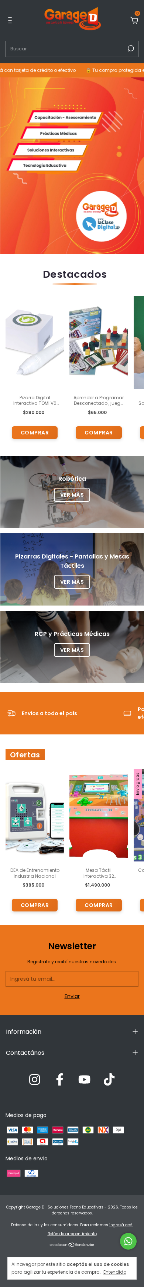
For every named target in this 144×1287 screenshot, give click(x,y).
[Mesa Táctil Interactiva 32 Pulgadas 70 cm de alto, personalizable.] (98, 815)
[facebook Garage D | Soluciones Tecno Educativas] (60, 1080)
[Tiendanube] (72, 1245)
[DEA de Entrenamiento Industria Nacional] (35, 815)
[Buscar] (130, 48)
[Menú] (11, 20)
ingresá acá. (121, 1225)
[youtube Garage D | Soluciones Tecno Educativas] (84, 1080)
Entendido (114, 1272)
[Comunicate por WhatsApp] (128, 1241)
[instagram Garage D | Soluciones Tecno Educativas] (34, 1080)
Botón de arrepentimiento (72, 1234)
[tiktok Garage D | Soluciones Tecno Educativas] (109, 1080)
